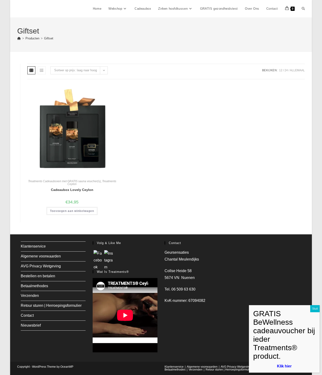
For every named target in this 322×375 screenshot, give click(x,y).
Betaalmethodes (34, 286)
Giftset (48, 38)
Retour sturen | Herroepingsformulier (51, 305)
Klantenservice (33, 246)
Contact (27, 315)
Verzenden (30, 296)
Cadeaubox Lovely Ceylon (72, 190)
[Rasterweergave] (31, 70)
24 (286, 70)
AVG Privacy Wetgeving (41, 266)
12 (280, 70)
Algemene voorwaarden (41, 256)
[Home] (19, 38)
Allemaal (297, 70)
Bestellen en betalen (38, 276)
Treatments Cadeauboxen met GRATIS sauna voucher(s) (64, 181)
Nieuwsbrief (31, 325)
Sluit (315, 308)
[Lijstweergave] (42, 70)
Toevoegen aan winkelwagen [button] (72, 211)
